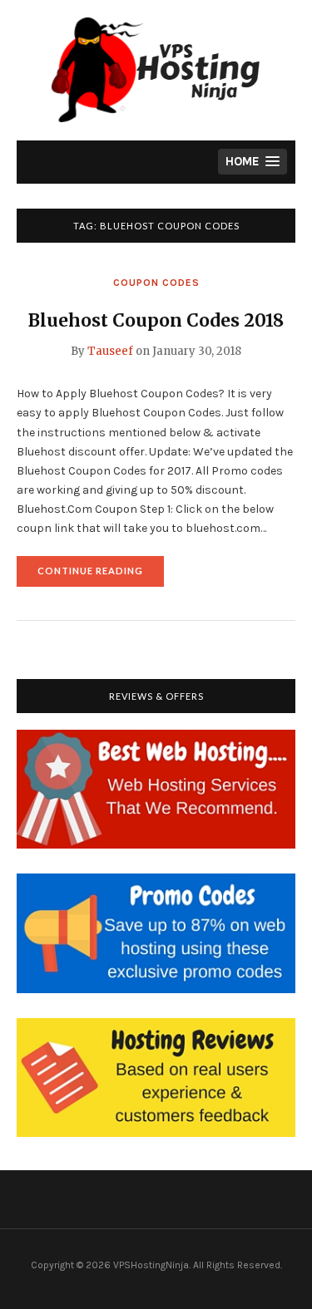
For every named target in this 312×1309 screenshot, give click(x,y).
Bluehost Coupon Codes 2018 (156, 320)
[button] (252, 162)
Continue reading (100, 575)
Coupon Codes (156, 282)
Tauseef (110, 351)
